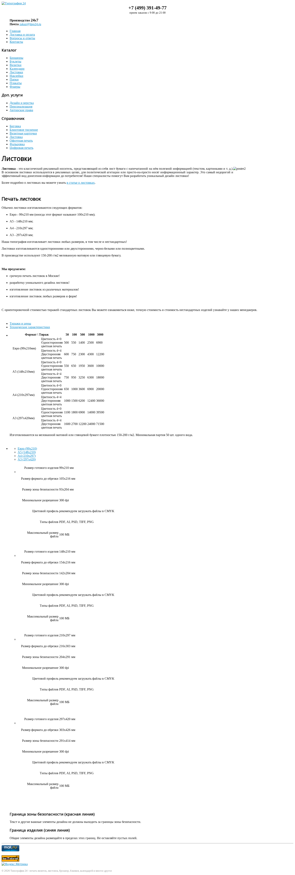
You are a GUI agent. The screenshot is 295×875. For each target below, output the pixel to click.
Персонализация (21, 106)
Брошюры (16, 58)
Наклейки (16, 76)
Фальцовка (17, 144)
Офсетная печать (21, 140)
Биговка (15, 126)
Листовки (16, 72)
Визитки (15, 65)
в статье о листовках (81, 182)
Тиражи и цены (20, 323)
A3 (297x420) (27, 459)
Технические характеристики (30, 327)
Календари (17, 68)
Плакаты (16, 83)
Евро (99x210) (27, 448)
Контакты (16, 41)
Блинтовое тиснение (24, 129)
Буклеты (15, 61)
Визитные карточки (23, 133)
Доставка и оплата (22, 34)
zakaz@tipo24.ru (30, 24)
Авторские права (21, 110)
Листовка (16, 137)
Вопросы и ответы (22, 38)
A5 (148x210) (27, 452)
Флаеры (15, 86)
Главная (15, 31)
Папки (14, 79)
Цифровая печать (21, 147)
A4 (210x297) (27, 455)
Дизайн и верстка (22, 103)
